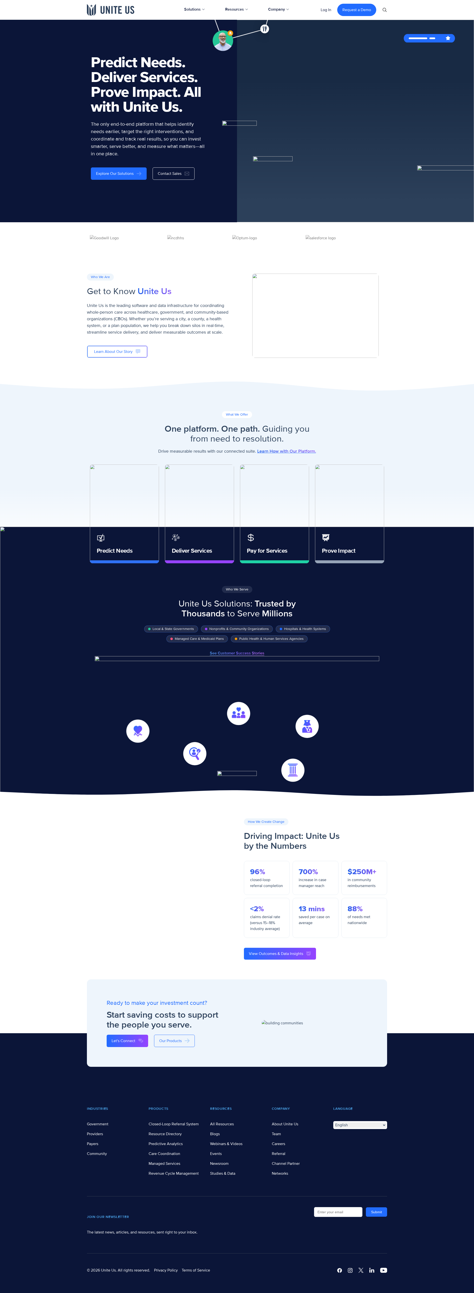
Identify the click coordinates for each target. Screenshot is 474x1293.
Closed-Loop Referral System (174, 1124)
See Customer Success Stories (237, 653)
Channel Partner (286, 1163)
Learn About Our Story (113, 351)
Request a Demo (356, 9)
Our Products (170, 1040)
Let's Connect (123, 1040)
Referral (278, 1153)
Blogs (215, 1133)
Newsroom (219, 1163)
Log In (326, 9)
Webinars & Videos (226, 1143)
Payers (92, 1143)
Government (97, 1124)
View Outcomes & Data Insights (276, 953)
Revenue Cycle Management (174, 1173)
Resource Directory (165, 1133)
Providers (95, 1133)
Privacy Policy (166, 1270)
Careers (278, 1143)
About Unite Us (285, 1124)
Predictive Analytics (166, 1143)
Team (276, 1133)
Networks (280, 1173)
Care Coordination (164, 1153)
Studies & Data (222, 1173)
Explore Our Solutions (115, 173)
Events (216, 1153)
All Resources (222, 1124)
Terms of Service (196, 1270)
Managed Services (164, 1163)
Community (97, 1153)
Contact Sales (169, 173)
